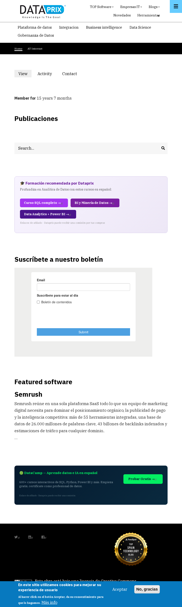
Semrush (28, 394)
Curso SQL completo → (42, 203)
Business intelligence (104, 27)
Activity (45, 73)
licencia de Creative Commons (108, 581)
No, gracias (147, 589)
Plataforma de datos (35, 27)
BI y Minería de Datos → (93, 203)
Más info (49, 602)
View (25, 74)
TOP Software (102, 8)
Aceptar (119, 589)
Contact (69, 73)
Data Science (140, 27)
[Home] (41, 11)
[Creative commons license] (23, 581)
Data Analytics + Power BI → (46, 214)
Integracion (69, 27)
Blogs (155, 8)
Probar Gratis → (141, 479)
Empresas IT (131, 8)
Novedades (122, 15)
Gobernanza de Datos (36, 35)
